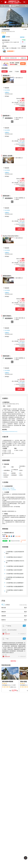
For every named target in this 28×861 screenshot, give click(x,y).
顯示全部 (24, 46)
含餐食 (10, 71)
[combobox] (4, 71)
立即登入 (23, 63)
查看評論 (22, 37)
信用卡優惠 (17, 536)
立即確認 (23, 71)
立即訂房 (20, 109)
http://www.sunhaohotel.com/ (9, 431)
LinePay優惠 (23, 540)
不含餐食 (17, 71)
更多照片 (25, 25)
